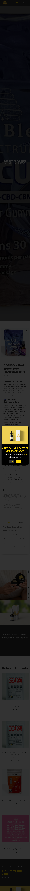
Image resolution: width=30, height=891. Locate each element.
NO (18, 461)
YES (12, 461)
